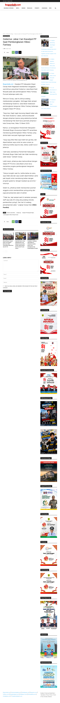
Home (4, 33)
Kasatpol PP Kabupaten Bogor (28, 212)
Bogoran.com (33, 692)
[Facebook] (16, 52)
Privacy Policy (49, 695)
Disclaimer (43, 695)
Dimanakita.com (32, 694)
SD (4, 48)
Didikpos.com (23, 694)
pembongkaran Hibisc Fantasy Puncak (11, 214)
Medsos (50, 696)
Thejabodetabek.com (16, 696)
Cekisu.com (6, 694)
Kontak (45, 696)
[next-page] (6, 251)
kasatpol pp (18, 212)
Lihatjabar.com (6, 696)
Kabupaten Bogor (9, 33)
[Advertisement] (30, 21)
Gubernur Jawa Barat (11, 212)
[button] (55, 8)
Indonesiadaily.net (16, 692)
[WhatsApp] (13, 52)
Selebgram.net (25, 692)
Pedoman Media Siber (50, 693)
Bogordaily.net (6, 692)
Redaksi (42, 693)
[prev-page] (4, 251)
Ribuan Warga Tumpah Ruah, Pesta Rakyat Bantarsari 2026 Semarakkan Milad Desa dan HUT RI (8, 243)
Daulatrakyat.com (14, 694)
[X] (20, 52)
